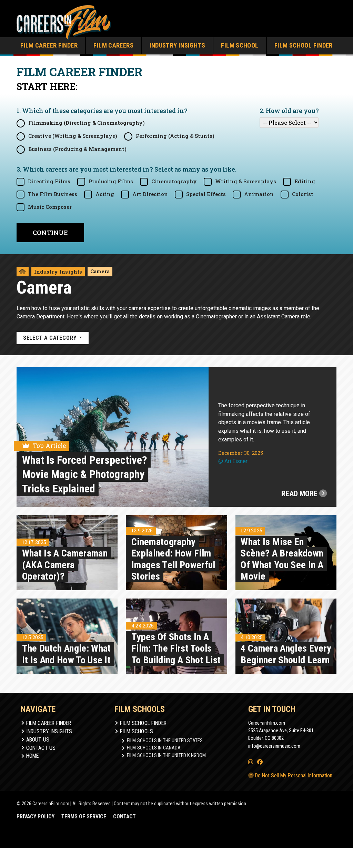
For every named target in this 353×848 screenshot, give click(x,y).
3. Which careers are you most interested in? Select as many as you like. (126, 169)
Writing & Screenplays (245, 181)
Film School (239, 45)
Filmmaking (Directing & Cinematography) (86, 123)
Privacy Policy (35, 816)
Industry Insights (177, 45)
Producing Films (111, 181)
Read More (300, 493)
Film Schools (136, 731)
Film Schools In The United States (165, 740)
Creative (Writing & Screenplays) (72, 136)
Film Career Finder (49, 45)
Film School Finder (303, 45)
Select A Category (50, 338)
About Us (37, 739)
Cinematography (174, 181)
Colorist (302, 194)
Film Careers (113, 45)
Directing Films (49, 181)
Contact (124, 816)
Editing (304, 181)
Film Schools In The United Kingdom (166, 755)
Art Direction (150, 194)
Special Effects (206, 194)
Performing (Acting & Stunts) (175, 136)
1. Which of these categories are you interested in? (102, 110)
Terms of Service (83, 816)
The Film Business (52, 194)
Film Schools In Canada (154, 747)
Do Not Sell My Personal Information (293, 775)
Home (32, 756)
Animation (259, 194)
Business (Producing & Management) (77, 149)
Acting (104, 194)
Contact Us (41, 748)
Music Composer (50, 207)
